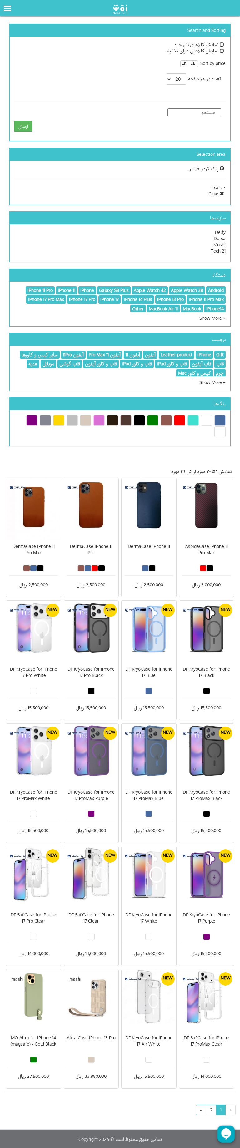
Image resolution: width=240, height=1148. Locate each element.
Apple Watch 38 (187, 290)
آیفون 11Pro (73, 355)
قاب (220, 364)
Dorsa (220, 238)
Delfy (220, 232)
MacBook (192, 309)
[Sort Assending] (193, 63)
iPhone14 (215, 309)
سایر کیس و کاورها (40, 355)
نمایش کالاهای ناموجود (197, 45)
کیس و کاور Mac (194, 373)
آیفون (150, 355)
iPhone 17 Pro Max (46, 299)
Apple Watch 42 (150, 290)
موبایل (48, 364)
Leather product (176, 355)
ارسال (23, 126)
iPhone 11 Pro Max (206, 299)
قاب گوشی (69, 364)
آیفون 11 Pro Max (105, 355)
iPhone (87, 290)
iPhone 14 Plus (138, 299)
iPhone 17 (109, 299)
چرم (220, 373)
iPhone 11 (66, 290)
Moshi (219, 245)
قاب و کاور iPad (172, 364)
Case (214, 194)
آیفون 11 (133, 355)
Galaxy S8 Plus (114, 290)
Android (216, 290)
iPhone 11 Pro (40, 290)
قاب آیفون (201, 364)
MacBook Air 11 (163, 309)
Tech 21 (218, 251)
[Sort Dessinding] (184, 63)
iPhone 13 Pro (170, 299)
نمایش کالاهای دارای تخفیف (192, 51)
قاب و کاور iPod (137, 364)
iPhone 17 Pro (82, 299)
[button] (212, 318)
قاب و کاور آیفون (101, 364)
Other (138, 309)
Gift (220, 355)
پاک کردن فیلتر (204, 168)
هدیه (33, 364)
